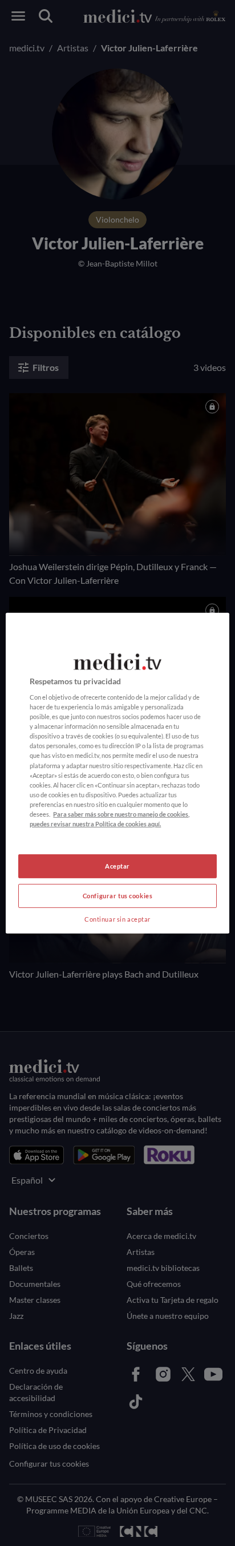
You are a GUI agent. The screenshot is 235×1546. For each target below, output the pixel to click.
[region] (117, 772)
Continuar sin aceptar (117, 919)
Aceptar (117, 866)
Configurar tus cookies (118, 895)
